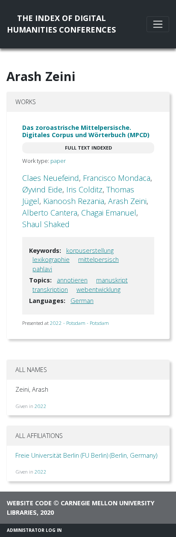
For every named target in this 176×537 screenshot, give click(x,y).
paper (58, 161)
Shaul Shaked (46, 224)
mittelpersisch (98, 259)
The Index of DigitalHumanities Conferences (61, 24)
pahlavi (42, 269)
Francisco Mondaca (116, 178)
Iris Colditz (84, 189)
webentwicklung (98, 289)
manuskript (112, 280)
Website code (29, 503)
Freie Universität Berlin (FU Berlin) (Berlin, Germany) (86, 455)
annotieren (72, 280)
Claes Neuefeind (50, 178)
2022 (41, 406)
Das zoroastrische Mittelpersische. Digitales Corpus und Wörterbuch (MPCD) (86, 131)
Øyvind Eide (42, 189)
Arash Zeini (127, 201)
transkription (50, 289)
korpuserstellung (90, 250)
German (82, 301)
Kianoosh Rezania (73, 201)
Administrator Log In (34, 530)
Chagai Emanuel (108, 212)
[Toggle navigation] (158, 24)
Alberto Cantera (49, 212)
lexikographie (51, 259)
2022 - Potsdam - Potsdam (79, 323)
